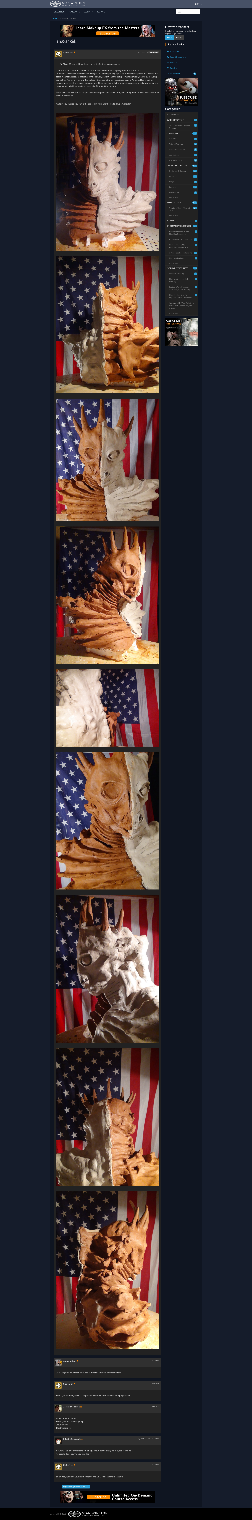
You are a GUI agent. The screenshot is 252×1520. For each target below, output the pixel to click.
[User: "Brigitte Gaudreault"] (59, 1441)
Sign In (198, 4)
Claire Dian (68, 52)
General (183, 139)
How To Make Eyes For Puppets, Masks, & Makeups (183, 296)
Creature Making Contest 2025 (183, 209)
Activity (88, 12)
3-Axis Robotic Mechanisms (183, 253)
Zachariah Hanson (71, 1406)
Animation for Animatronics (183, 239)
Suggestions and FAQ (183, 149)
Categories (74, 12)
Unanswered (182, 73)
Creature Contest (153, 52)
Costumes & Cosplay (183, 171)
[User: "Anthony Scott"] (59, 1363)
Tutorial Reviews (183, 144)
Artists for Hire (183, 160)
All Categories (173, 114)
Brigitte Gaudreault (72, 1439)
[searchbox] (188, 11)
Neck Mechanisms (183, 258)
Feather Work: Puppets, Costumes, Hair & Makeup (183, 288)
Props (183, 182)
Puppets (183, 187)
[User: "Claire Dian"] (59, 54)
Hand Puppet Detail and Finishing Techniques (183, 232)
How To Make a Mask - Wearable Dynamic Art (183, 246)
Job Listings (183, 155)
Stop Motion (183, 192)
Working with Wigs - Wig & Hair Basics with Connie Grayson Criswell (182, 305)
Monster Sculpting (183, 273)
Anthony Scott (69, 1361)
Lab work (183, 176)
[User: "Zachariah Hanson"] (59, 1408)
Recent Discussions (178, 57)
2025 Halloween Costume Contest (183, 126)
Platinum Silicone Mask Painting (183, 280)
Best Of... (101, 12)
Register (74, 1486)
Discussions (59, 12)
